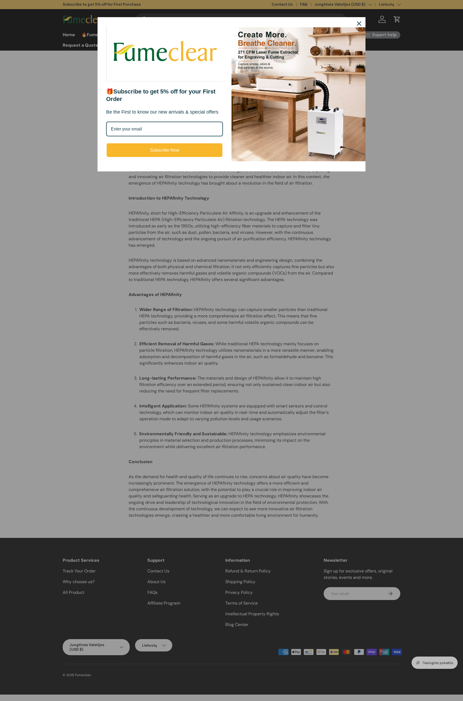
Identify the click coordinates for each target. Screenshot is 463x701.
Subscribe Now (164, 150)
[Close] (359, 23)
